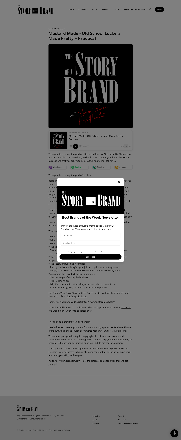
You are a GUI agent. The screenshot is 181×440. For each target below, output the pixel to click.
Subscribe (90, 257)
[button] (119, 182)
